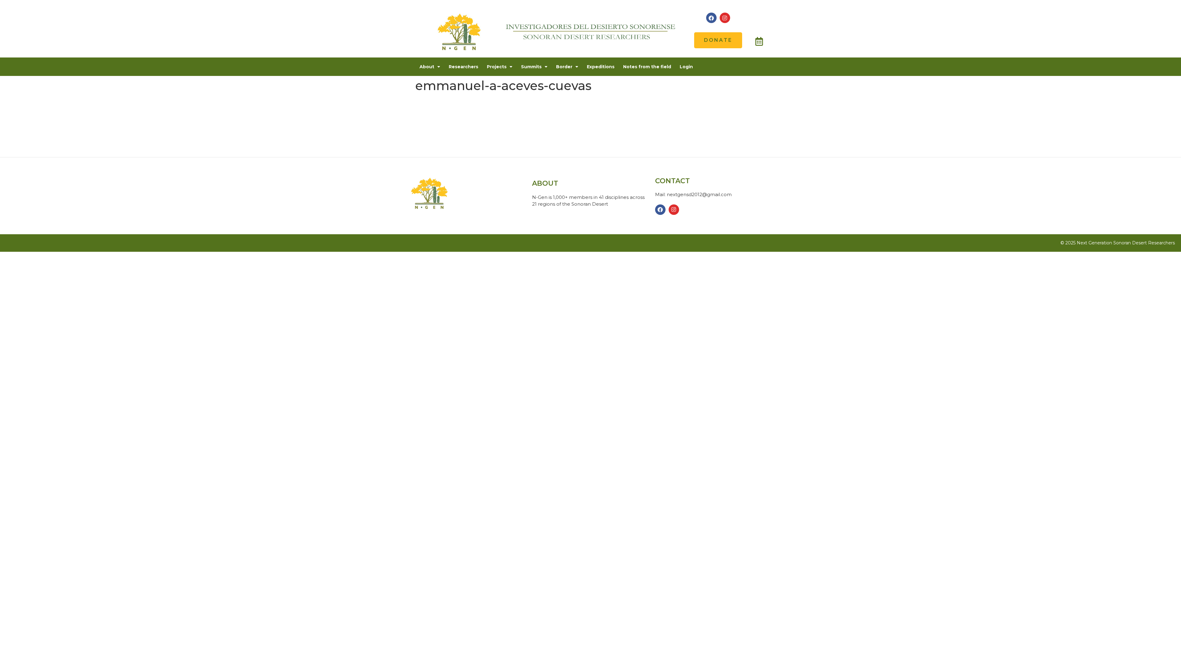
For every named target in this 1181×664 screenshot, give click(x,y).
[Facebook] (711, 18)
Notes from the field (647, 66)
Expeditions (600, 66)
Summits (531, 66)
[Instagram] (725, 18)
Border (564, 66)
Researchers (463, 66)
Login (686, 66)
